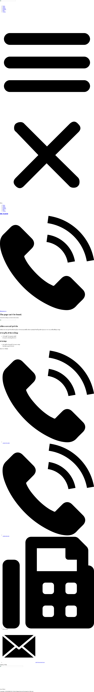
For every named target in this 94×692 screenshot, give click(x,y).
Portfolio (4, 9)
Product (4, 8)
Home (4, 6)
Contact (4, 11)
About (4, 7)
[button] (47, 108)
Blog (4, 10)
